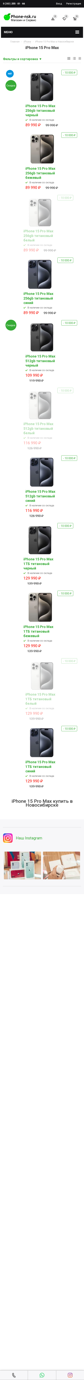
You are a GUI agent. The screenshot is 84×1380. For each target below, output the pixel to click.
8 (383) (14, 3)
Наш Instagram (29, 838)
